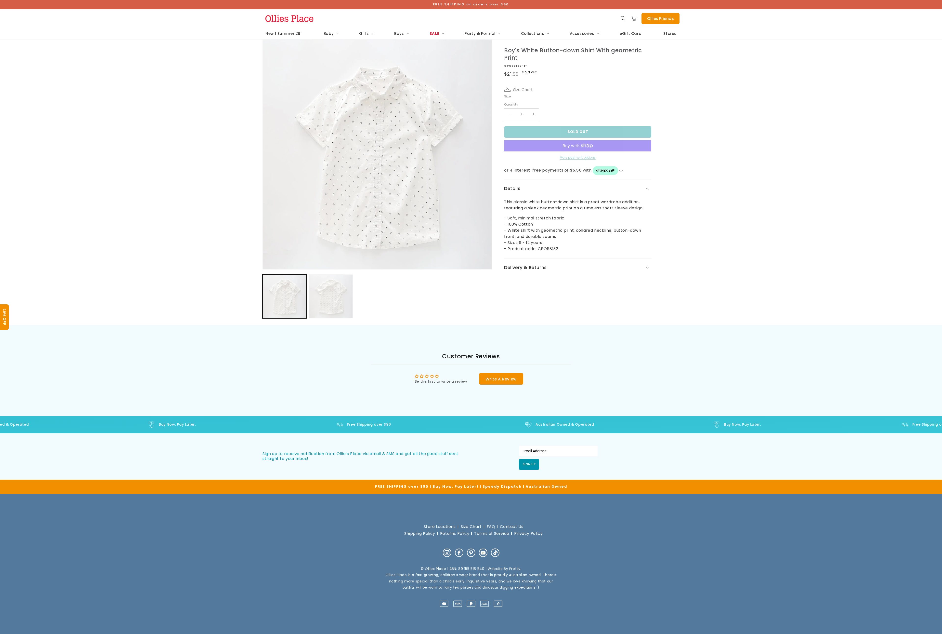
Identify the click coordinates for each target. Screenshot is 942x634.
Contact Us (511, 526)
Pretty (515, 568)
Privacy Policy (528, 533)
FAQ (491, 526)
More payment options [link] (578, 157)
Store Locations (440, 526)
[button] (623, 18)
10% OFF (4, 317)
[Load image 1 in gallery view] (284, 296)
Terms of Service (491, 533)
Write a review (500, 379)
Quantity (511, 104)
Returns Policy (454, 533)
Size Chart (523, 90)
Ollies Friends (660, 18)
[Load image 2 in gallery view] (331, 296)
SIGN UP (529, 464)
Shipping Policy (419, 533)
